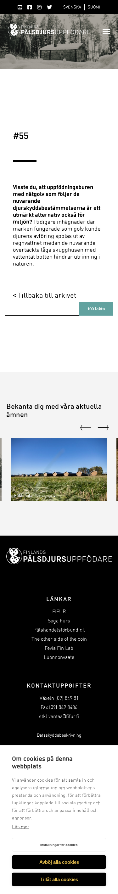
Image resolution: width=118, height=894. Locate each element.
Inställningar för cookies (59, 844)
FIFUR (59, 612)
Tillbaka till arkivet (47, 295)
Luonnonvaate (59, 657)
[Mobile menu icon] (106, 31)
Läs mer (20, 826)
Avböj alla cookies (59, 862)
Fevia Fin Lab (59, 648)
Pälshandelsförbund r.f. (59, 630)
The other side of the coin (59, 639)
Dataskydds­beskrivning (59, 735)
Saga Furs (59, 621)
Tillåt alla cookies (59, 879)
